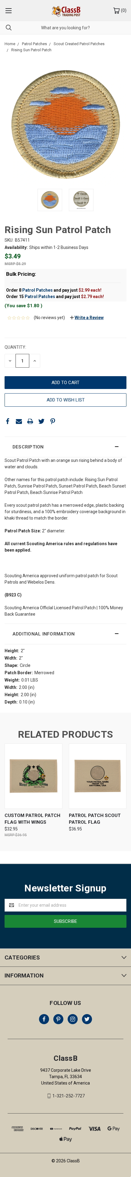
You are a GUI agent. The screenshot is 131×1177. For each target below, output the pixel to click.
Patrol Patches (37, 290)
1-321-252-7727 (68, 1096)
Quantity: (15, 347)
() (123, 10)
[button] (65, 447)
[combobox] (65, 27)
